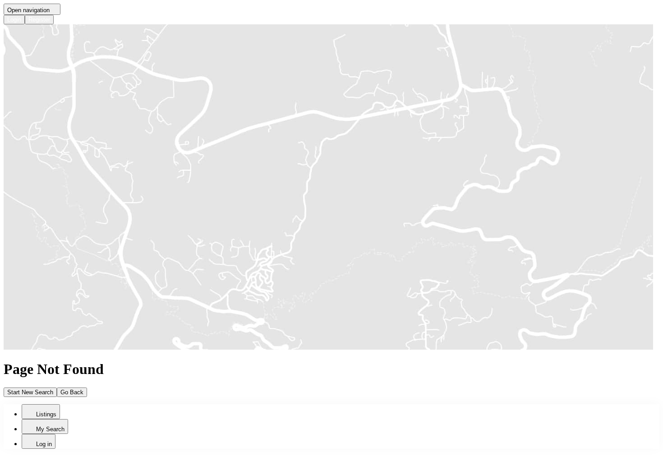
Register (39, 19)
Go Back (71, 392)
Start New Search (30, 392)
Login (14, 19)
